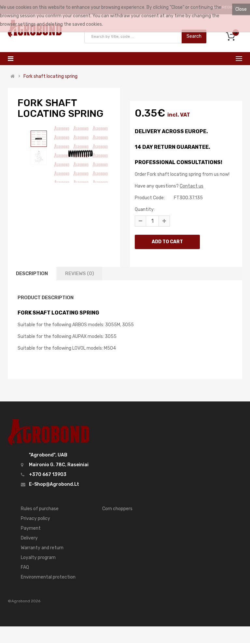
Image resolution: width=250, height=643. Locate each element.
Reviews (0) (79, 273)
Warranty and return (42, 548)
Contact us (191, 186)
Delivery (29, 538)
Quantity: (145, 209)
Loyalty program (38, 557)
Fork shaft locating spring (50, 76)
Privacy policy (35, 518)
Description (32, 273)
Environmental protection (48, 577)
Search (194, 36)
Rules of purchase (40, 508)
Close (241, 9)
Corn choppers (117, 508)
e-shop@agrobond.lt (54, 484)
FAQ (25, 567)
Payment (31, 528)
